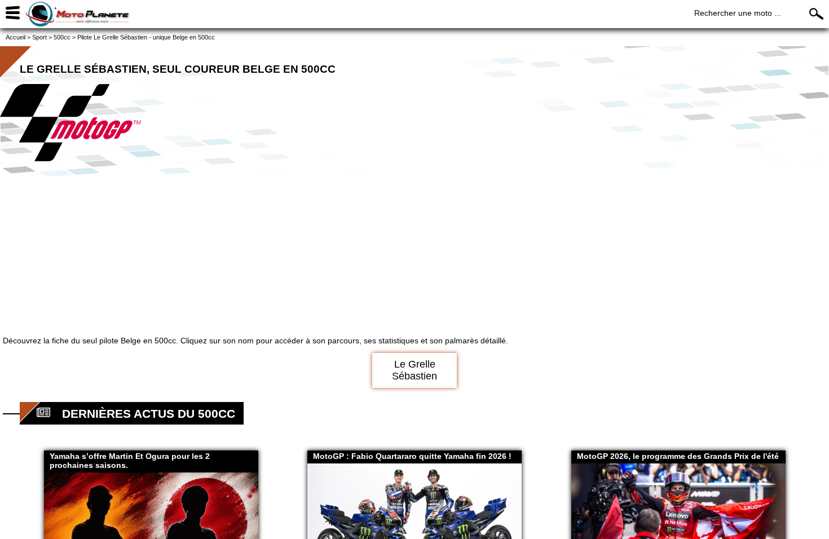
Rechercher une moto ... (737, 12)
